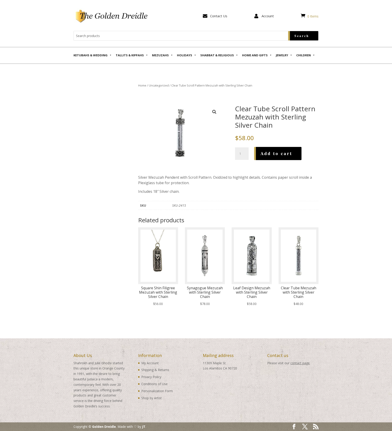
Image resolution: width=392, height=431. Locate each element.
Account (268, 16)
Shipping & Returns (155, 370)
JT (143, 426)
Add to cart (276, 153)
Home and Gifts (255, 55)
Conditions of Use (154, 384)
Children (303, 55)
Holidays (184, 55)
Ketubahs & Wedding (91, 55)
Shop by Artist (151, 398)
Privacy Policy (151, 377)
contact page (300, 363)
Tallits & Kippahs (130, 55)
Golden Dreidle (104, 426)
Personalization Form (157, 391)
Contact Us (218, 16)
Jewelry (282, 55)
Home (142, 85)
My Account (150, 363)
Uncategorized (159, 85)
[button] (214, 112)
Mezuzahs (160, 55)
